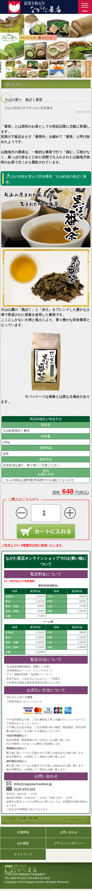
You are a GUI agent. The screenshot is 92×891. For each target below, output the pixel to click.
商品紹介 (13, 818)
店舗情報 (23, 832)
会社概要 (23, 843)
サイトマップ (23, 854)
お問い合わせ (69, 832)
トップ (5, 818)
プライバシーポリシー (69, 843)
